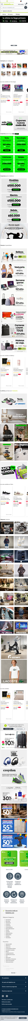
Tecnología (8, 937)
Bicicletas (8, 921)
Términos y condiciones (7, 999)
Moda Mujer (8, 934)
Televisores (8, 922)
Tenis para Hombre (10, 960)
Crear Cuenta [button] (20, 728)
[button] (14, 7)
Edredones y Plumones (11, 958)
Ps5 (6, 955)
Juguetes (8, 931)
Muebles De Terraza (10, 954)
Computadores (9, 927)
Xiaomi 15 (8, 947)
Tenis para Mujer (9, 961)
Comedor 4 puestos (10, 950)
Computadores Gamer (11, 948)
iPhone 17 (8, 945)
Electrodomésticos (10, 928)
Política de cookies (6, 1001)
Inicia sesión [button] (21, 4)
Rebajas (18, 14)
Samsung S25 (9, 944)
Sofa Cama (8, 957)
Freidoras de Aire (10, 953)
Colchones (8, 925)
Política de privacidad (7, 1004)
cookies (2, 1019)
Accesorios (8, 919)
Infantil (7, 930)
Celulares (8, 924)
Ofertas (4, 14)
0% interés (10, 14)
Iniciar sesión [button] (8, 728)
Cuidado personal (10, 968)
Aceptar (23, 1018)
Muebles (8, 936)
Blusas (7, 951)
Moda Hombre (9, 933)
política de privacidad (11, 1018)
